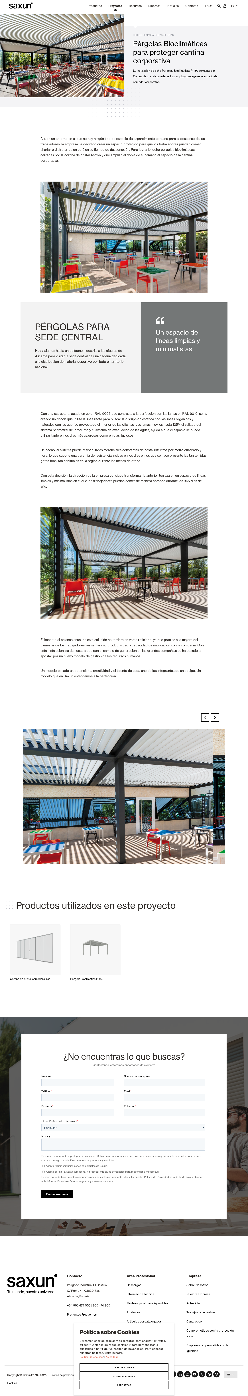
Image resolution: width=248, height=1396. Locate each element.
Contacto (191, 6)
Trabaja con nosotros (200, 1312)
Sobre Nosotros (197, 1285)
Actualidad (193, 1303)
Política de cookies (91, 1356)
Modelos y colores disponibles (147, 1303)
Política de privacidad (62, 1375)
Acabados (134, 1312)
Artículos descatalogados (144, 1321)
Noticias (173, 6)
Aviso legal (112, 1356)
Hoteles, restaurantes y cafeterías (153, 35)
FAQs (208, 6)
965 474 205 (101, 1305)
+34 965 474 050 (79, 1305)
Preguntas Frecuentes (82, 1314)
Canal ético (194, 1321)
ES (232, 5)
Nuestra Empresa (198, 1294)
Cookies (12, 1383)
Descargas (134, 1285)
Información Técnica (140, 1294)
